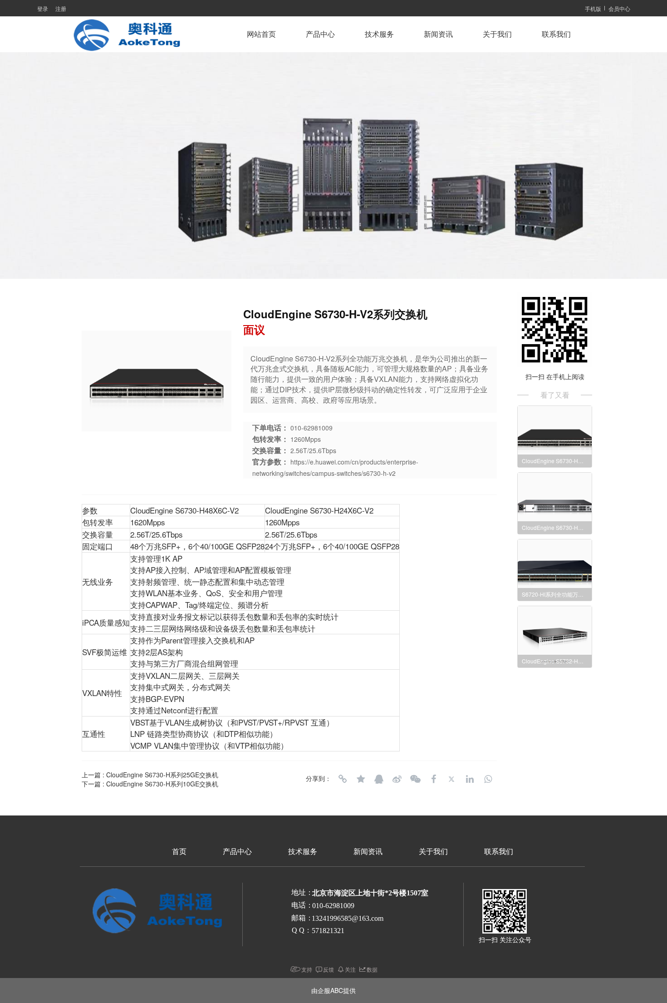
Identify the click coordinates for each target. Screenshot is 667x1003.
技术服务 (379, 34)
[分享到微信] (415, 779)
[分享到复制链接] (342, 779)
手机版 (593, 8)
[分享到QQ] (379, 779)
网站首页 (261, 34)
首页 (179, 851)
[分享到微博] (397, 779)
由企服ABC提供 (333, 990)
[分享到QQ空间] (360, 779)
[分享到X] (451, 779)
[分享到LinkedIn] (469, 779)
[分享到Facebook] (433, 779)
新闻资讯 (438, 34)
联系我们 (556, 34)
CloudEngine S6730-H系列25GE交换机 (162, 774)
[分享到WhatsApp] (488, 779)
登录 (42, 8)
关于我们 (497, 34)
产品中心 (320, 34)
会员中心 (619, 8)
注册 (60, 8)
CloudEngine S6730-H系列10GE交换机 (162, 783)
